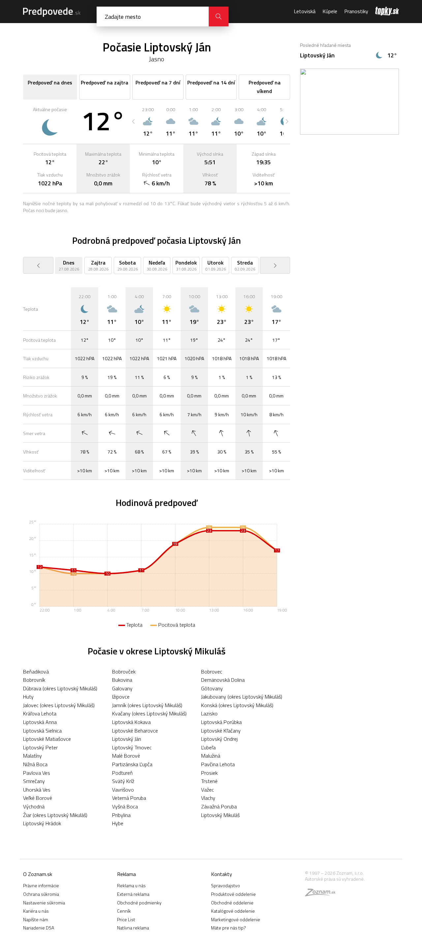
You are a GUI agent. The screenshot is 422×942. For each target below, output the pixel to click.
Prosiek (209, 773)
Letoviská (305, 11)
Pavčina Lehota (218, 764)
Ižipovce (121, 697)
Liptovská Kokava (131, 722)
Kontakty (221, 874)
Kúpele (329, 11)
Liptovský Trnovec (132, 747)
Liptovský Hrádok (42, 823)
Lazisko (209, 713)
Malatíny (32, 756)
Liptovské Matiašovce (47, 739)
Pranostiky (356, 11)
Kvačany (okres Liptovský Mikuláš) (149, 713)
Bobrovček (124, 671)
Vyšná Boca (125, 806)
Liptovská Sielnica (42, 731)
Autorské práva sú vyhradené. (335, 878)
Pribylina (121, 815)
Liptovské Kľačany (221, 731)
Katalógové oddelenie (233, 910)
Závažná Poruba (219, 806)
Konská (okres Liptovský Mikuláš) (237, 705)
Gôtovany (212, 688)
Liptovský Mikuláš (220, 815)
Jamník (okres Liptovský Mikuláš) (147, 705)
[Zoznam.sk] (322, 894)
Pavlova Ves (36, 773)
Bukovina (122, 680)
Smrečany (34, 781)
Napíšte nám (35, 919)
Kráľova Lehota (39, 713)
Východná (34, 806)
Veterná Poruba (129, 798)
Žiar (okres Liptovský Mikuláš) (55, 815)
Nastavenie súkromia (44, 902)
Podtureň (122, 773)
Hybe (117, 823)
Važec (207, 790)
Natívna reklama (133, 927)
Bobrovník (34, 680)
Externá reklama (133, 894)
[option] (147, 121)
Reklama (126, 874)
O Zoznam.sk (37, 874)
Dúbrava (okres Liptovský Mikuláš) (60, 688)
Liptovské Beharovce (135, 731)
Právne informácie (41, 885)
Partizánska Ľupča (132, 764)
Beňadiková (36, 671)
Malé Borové (126, 756)
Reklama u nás (131, 885)
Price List (126, 919)
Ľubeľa (208, 747)
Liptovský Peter (40, 747)
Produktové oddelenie (233, 894)
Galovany (122, 688)
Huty (28, 697)
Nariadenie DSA (38, 927)
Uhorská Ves (36, 790)
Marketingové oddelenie (235, 919)
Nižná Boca (35, 764)
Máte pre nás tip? (228, 927)
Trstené (209, 781)
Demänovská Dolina (223, 680)
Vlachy (208, 798)
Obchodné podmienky (139, 902)
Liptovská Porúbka (221, 722)
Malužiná (210, 756)
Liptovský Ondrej (219, 739)
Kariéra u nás (36, 910)
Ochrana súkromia (41, 894)
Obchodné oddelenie (232, 902)
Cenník (124, 910)
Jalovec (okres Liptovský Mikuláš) (59, 705)
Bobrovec (211, 671)
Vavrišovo (123, 790)
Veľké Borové (37, 798)
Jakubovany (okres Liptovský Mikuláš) (241, 697)
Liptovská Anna (40, 722)
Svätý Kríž (123, 781)
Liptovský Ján (126, 739)
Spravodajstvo (225, 885)
